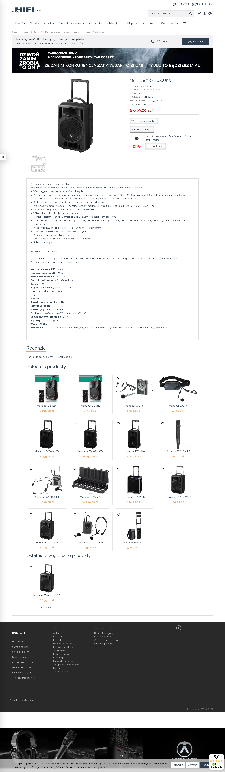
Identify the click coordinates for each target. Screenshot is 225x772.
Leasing (57, 668)
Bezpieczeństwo (61, 654)
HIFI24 (207, 4)
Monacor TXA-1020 (47, 542)
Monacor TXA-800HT (178, 451)
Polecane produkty (46, 366)
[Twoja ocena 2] (150, 90)
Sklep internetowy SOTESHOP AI (199, 709)
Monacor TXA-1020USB (46, 595)
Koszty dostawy (102, 636)
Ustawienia (178, 765)
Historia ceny (137, 104)
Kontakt (57, 640)
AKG (173, 23)
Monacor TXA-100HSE (90, 542)
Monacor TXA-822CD (47, 451)
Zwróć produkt (61, 671)
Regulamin (58, 636)
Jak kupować (60, 651)
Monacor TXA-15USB (134, 497)
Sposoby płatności (104, 643)
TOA (162, 23)
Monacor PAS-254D (134, 542)
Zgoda (205, 765)
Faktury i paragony (103, 633)
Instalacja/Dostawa (63, 643)
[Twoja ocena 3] (153, 90)
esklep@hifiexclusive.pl (24, 678)
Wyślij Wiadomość (195, 41)
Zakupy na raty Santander (66, 664)
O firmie (57, 633)
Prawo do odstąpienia (64, 661)
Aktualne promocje (41, 23)
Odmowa (192, 765)
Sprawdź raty (155, 146)
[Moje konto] (204, 13)
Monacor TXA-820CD (90, 451)
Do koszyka (46, 607)
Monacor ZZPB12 (90, 405)
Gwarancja (58, 657)
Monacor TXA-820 (134, 451)
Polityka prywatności (64, 647)
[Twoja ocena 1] (148, 90)
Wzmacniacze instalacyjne (104, 23)
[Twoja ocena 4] (156, 90)
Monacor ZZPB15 (46, 405)
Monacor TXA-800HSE (47, 497)
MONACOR (147, 97)
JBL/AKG (17, 23)
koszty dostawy (28, 700)
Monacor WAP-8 (134, 405)
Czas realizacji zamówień (107, 640)
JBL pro (130, 23)
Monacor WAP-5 (178, 405)
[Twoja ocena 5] (159, 90)
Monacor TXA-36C (90, 497)
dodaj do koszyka (146, 121)
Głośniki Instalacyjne (70, 23)
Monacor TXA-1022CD (178, 497)
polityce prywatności (98, 767)
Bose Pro (147, 23)
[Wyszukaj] (190, 13)
